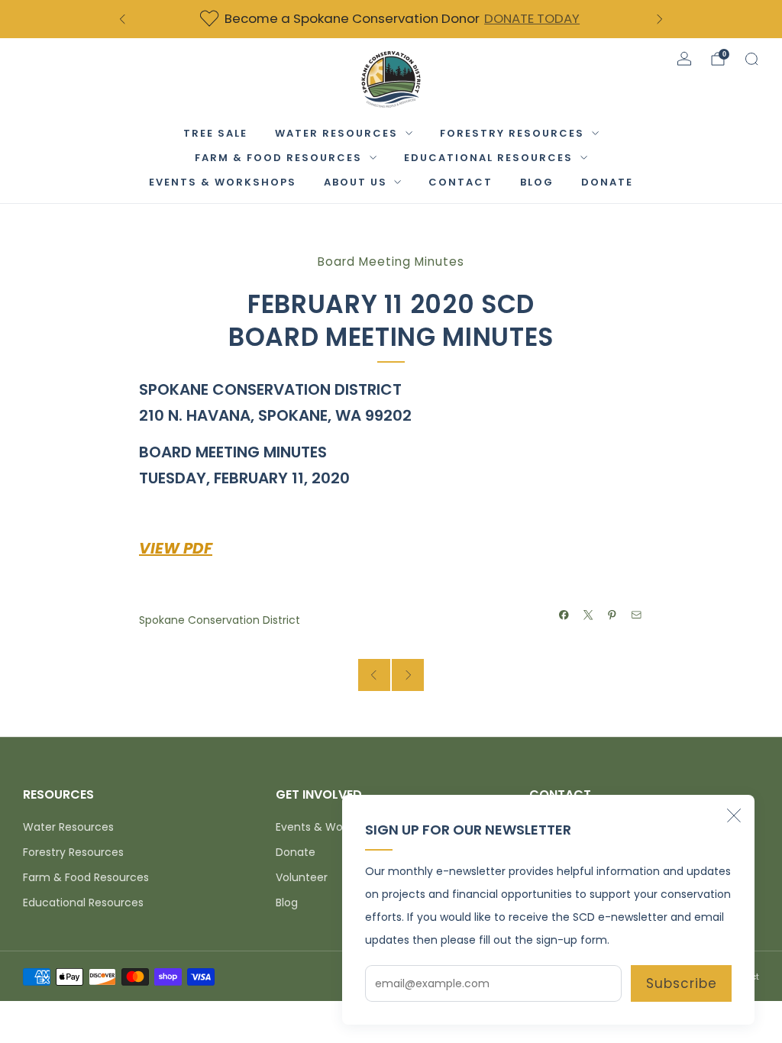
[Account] (684, 58)
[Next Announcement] (660, 19)
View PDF (175, 548)
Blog (537, 182)
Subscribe (681, 983)
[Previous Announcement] (122, 19)
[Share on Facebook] (564, 615)
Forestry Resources (512, 133)
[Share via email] (637, 615)
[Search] (751, 58)
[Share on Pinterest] (612, 615)
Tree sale (215, 133)
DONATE (607, 182)
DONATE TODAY (532, 18)
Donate (295, 852)
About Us (355, 182)
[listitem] (391, 19)
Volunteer (302, 877)
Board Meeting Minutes (391, 261)
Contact (460, 182)
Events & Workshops (222, 182)
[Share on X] (589, 615)
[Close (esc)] (734, 815)
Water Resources (336, 133)
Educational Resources (488, 157)
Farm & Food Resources (278, 157)
